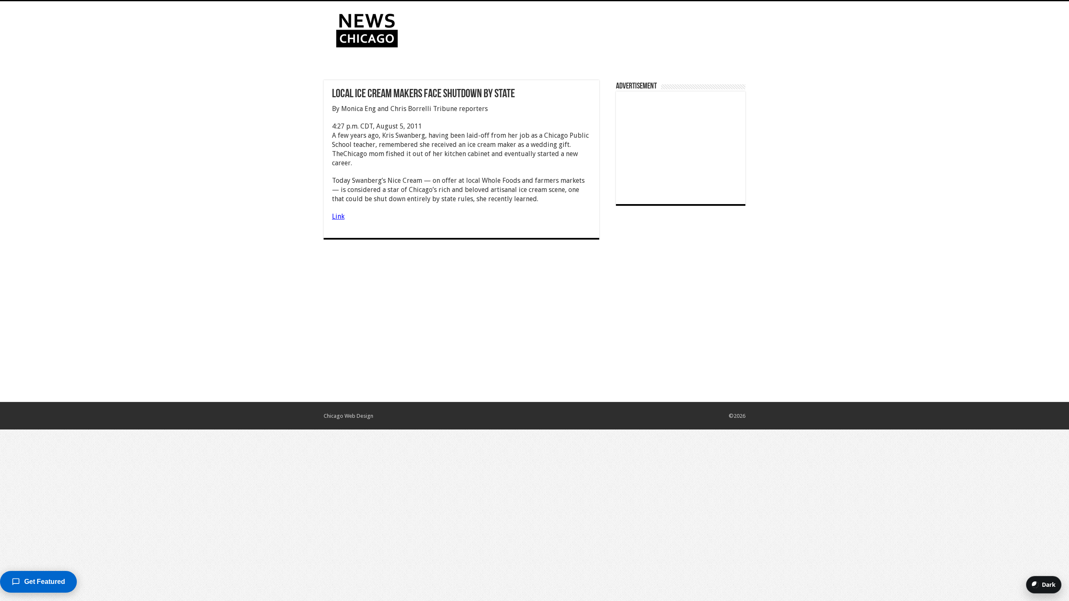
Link (338, 216)
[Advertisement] (587, 28)
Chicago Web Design (348, 416)
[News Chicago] (367, 29)
